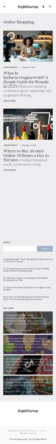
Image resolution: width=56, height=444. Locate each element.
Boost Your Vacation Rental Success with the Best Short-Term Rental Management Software (26, 298)
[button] (4, 7)
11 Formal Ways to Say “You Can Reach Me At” (28, 439)
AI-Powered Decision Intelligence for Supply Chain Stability (27, 288)
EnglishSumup (28, 7)
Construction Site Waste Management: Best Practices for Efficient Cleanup (28, 260)
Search (6, 242)
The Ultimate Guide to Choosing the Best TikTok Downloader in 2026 (25, 279)
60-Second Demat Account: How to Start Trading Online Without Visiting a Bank (26, 270)
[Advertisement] (28, 206)
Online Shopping (10, 67)
